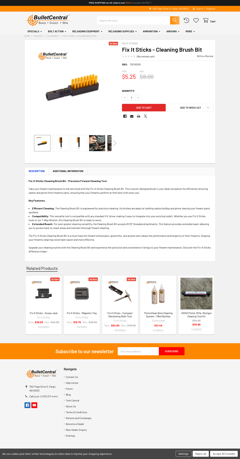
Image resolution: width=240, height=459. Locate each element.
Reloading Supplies (121, 31)
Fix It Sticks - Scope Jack (44, 313)
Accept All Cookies (224, 454)
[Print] (139, 116)
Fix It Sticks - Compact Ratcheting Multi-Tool (120, 314)
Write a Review (205, 56)
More (189, 31)
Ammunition (150, 31)
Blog (68, 394)
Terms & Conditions (76, 412)
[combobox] (138, 20)
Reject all (200, 454)
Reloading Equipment (86, 31)
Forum (69, 388)
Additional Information (68, 171)
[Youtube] (34, 405)
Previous (30, 143)
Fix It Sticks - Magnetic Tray (82, 313)
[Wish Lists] (197, 20)
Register (211, 8)
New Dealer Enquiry (76, 429)
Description (37, 171)
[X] (145, 116)
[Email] (132, 116)
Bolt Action (56, 31)
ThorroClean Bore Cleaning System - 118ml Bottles (158, 314)
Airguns (171, 31)
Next (115, 143)
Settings (183, 454)
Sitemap (70, 435)
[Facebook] (125, 116)
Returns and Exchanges (78, 418)
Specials (33, 31)
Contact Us (72, 376)
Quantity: (128, 90)
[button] (190, 107)
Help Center (72, 382)
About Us (71, 406)
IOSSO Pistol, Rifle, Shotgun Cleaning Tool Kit (196, 314)
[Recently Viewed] (187, 20)
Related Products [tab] (42, 268)
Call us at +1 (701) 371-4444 (43, 396)
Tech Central (72, 400)
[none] (72, 87)
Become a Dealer (75, 423)
